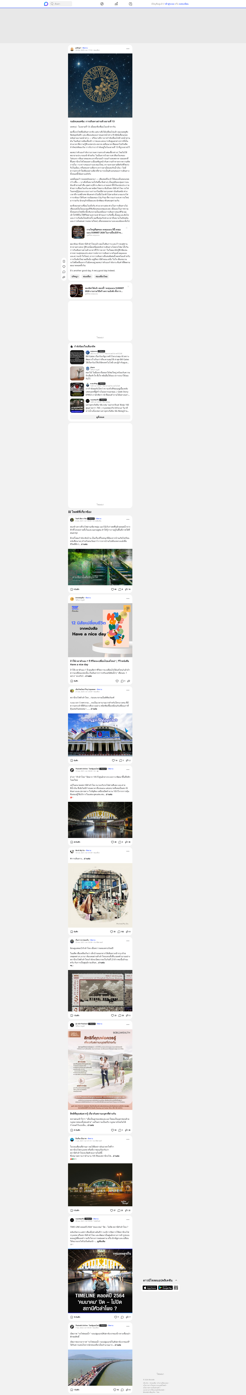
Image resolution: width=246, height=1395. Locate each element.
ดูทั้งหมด (100, 417)
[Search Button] (52, 4)
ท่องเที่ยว (87, 276)
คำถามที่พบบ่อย (162, 1383)
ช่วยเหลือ (153, 1383)
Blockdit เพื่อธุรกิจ (149, 1392)
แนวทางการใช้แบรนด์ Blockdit (153, 1390)
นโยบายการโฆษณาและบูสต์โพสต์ (154, 1385)
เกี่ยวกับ (145, 1383)
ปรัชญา (75, 276)
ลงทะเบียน (183, 3)
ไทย (158, 1392)
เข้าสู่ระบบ (169, 3)
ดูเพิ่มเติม (101, 1241)
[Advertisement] (123, 26)
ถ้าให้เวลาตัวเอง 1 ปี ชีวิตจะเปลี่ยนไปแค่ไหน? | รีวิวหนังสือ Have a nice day (99, 662)
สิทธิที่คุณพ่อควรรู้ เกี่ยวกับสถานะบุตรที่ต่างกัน (93, 1113)
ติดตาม (85, 48)
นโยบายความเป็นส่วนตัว (151, 1388)
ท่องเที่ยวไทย (101, 276)
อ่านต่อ (84, 544)
